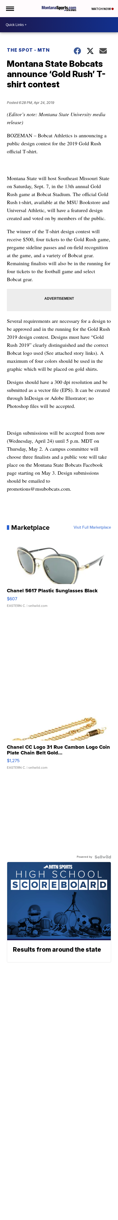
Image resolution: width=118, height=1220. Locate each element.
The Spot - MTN (28, 50)
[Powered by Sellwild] (103, 857)
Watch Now (101, 9)
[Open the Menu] (9, 8)
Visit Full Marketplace (92, 528)
